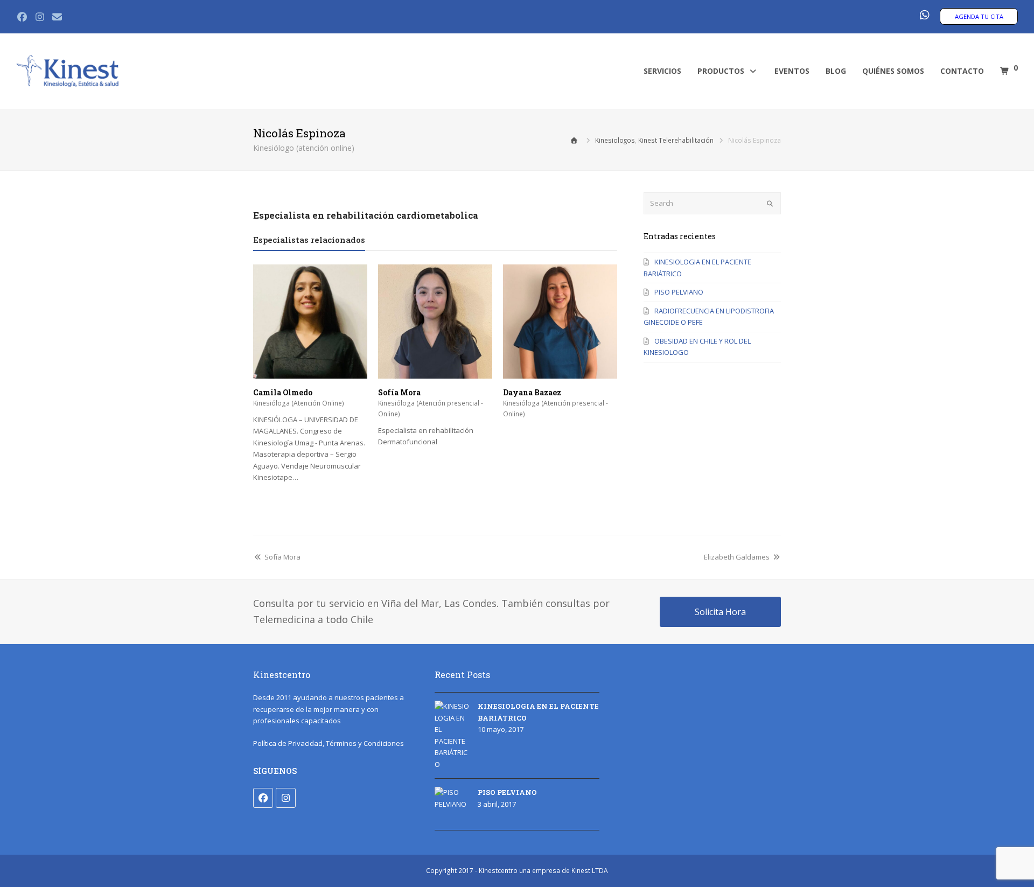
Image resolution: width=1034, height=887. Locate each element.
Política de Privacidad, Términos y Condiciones (328, 743)
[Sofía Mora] (435, 373)
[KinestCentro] (67, 70)
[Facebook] (263, 798)
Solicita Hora (720, 612)
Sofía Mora (399, 392)
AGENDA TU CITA (979, 16)
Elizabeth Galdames (737, 557)
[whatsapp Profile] (924, 16)
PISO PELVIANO (678, 292)
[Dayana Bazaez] (560, 373)
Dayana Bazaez (532, 392)
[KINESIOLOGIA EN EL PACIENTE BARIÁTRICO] (452, 735)
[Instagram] (286, 798)
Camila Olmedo (282, 392)
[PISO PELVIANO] (452, 804)
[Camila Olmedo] (310, 373)
